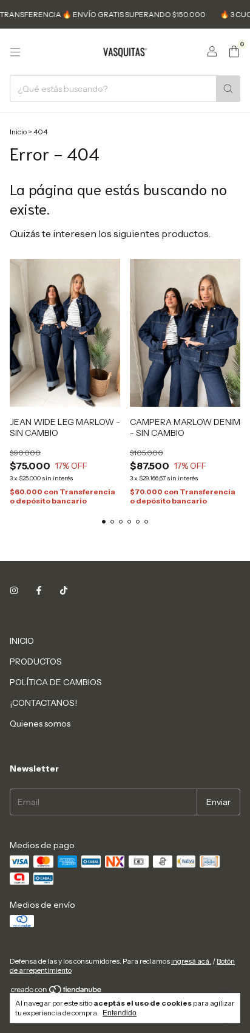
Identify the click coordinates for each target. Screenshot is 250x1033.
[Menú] (15, 52)
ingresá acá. (191, 961)
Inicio (18, 131)
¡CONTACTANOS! (43, 702)
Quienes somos (40, 723)
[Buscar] (228, 88)
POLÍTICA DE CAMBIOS (56, 682)
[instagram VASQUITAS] (14, 591)
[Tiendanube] (57, 992)
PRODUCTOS (36, 661)
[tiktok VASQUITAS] (63, 591)
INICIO (22, 640)
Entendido (120, 1013)
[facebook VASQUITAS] (39, 591)
